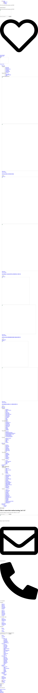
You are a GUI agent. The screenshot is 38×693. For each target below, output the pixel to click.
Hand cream (7, 446)
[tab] (3, 466)
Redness (7, 455)
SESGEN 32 (7, 502)
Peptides (7, 428)
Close (1, 684)
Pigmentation (7, 454)
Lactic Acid (7, 426)
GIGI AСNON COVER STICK (8, 173)
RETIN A (7, 485)
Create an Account (2, 689)
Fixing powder (8, 71)
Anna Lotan (7, 439)
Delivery (3, 618)
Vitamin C (7, 421)
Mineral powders (6, 642)
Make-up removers (8, 410)
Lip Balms (7, 72)
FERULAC (7, 494)
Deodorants (7, 448)
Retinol (7, 427)
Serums (7, 411)
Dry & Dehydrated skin (9, 436)
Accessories (3, 607)
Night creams (7, 413)
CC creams (5, 639)
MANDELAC (8, 495)
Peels (6, 418)
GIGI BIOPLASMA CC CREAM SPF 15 (10, 404)
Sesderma (7, 442)
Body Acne (5, 657)
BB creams (7, 67)
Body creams (7, 449)
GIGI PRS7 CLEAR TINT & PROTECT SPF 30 (11, 274)
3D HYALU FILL (8, 475)
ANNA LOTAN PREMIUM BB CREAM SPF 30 (11, 337)
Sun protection (6, 653)
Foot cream (7, 445)
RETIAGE (7, 497)
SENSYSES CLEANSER (9, 501)
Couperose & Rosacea (9, 435)
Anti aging (7, 431)
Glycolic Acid (8, 424)
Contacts (3, 631)
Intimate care (5, 662)
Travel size (5, 655)
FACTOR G (7, 493)
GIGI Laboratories (8, 74)
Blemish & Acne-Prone (9, 432)
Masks (6, 419)
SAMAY (7, 500)
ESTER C (7, 480)
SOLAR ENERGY (8, 482)
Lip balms (7, 417)
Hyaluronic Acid (8, 422)
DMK (6, 75)
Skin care (3, 604)
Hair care (7, 444)
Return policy (4, 619)
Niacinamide (7, 423)
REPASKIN (7, 496)
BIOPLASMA (8, 483)
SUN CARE (7, 486)
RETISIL (7, 498)
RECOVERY (8, 481)
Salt (6, 451)
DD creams (7, 68)
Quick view (3, 171)
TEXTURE (7, 476)
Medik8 (7, 472)
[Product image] (19, 333)
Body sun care (8, 450)
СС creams (7, 69)
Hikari (6, 441)
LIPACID (7, 487)
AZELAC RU (8, 490)
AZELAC (7, 489)
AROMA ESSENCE (9, 484)
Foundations (7, 70)
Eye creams (7, 416)
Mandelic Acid (8, 425)
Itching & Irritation (8, 434)
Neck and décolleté (8, 414)
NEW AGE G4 (8, 474)
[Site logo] (5, 15)
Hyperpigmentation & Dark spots (10, 433)
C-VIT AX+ (7, 491)
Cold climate (7, 457)
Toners (5, 654)
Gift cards (5, 505)
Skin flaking (7, 458)
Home (3, 628)
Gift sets (5, 506)
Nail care (7, 447)
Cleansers (7, 409)
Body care (3, 606)
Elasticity (7, 456)
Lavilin (7, 460)
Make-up (3, 610)
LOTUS (7, 479)
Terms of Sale (4, 620)
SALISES (7, 499)
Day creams (7, 412)
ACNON (7, 477)
